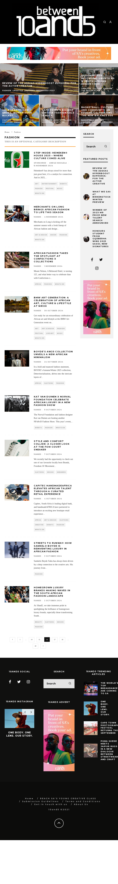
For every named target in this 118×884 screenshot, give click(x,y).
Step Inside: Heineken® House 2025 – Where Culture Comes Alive (50, 155)
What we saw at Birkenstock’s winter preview (102, 196)
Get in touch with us (50, 804)
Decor (53, 235)
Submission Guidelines (40, 801)
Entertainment (49, 184)
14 (31, 639)
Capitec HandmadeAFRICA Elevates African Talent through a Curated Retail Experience (53, 489)
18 (62, 639)
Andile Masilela (58, 163)
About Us (81, 804)
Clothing (48, 383)
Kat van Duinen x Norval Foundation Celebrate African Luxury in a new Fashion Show (52, 400)
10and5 (37, 217)
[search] (105, 146)
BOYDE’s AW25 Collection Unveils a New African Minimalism (53, 354)
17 (54, 639)
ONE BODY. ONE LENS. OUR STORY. (105, 708)
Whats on (39, 193)
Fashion (39, 188)
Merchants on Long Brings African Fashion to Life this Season (51, 209)
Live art (50, 333)
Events (63, 184)
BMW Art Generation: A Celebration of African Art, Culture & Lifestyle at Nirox (52, 301)
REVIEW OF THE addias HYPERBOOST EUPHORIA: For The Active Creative (101, 176)
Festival (50, 188)
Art (37, 184)
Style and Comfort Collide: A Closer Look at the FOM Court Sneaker (51, 445)
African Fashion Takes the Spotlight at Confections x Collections (51, 257)
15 (39, 639)
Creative (39, 525)
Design (50, 472)
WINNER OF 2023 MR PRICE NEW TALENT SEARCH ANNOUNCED (100, 216)
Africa (38, 284)
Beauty (38, 622)
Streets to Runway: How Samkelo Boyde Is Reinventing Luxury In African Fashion (53, 547)
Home (29, 798)
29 (35, 646)
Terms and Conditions (82, 801)
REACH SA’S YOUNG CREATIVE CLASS (68, 798)
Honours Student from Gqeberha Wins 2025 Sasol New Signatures (100, 239)
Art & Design (41, 235)
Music (59, 188)
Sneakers (61, 472)
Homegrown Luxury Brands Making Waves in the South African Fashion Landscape (52, 591)
